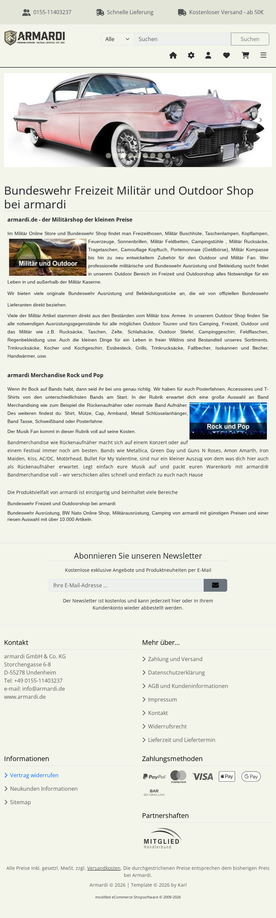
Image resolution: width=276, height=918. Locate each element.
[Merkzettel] (226, 55)
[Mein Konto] (208, 55)
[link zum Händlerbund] (162, 838)
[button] (263, 55)
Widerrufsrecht (167, 726)
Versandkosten (103, 868)
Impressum (162, 699)
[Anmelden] (215, 585)
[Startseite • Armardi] (34, 46)
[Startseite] (173, 55)
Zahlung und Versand (175, 659)
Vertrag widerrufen (34, 775)
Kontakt (158, 713)
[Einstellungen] (191, 55)
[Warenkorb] (245, 55)
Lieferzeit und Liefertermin (181, 740)
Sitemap (20, 802)
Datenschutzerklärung (176, 672)
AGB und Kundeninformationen (188, 686)
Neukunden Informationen (44, 788)
